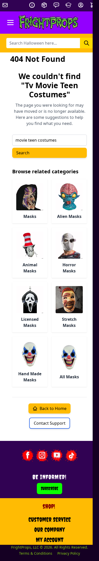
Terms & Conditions (35, 553)
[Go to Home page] (48, 22)
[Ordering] (44, 5)
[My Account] (81, 5)
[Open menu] (10, 22)
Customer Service (49, 519)
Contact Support (49, 423)
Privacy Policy (68, 553)
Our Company (49, 529)
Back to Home (53, 408)
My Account (49, 539)
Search (22, 153)
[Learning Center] (68, 5)
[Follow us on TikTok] (71, 455)
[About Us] (32, 5)
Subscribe (49, 488)
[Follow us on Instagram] (42, 455)
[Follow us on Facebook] (27, 455)
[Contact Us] (56, 5)
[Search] (86, 43)
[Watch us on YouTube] (57, 455)
